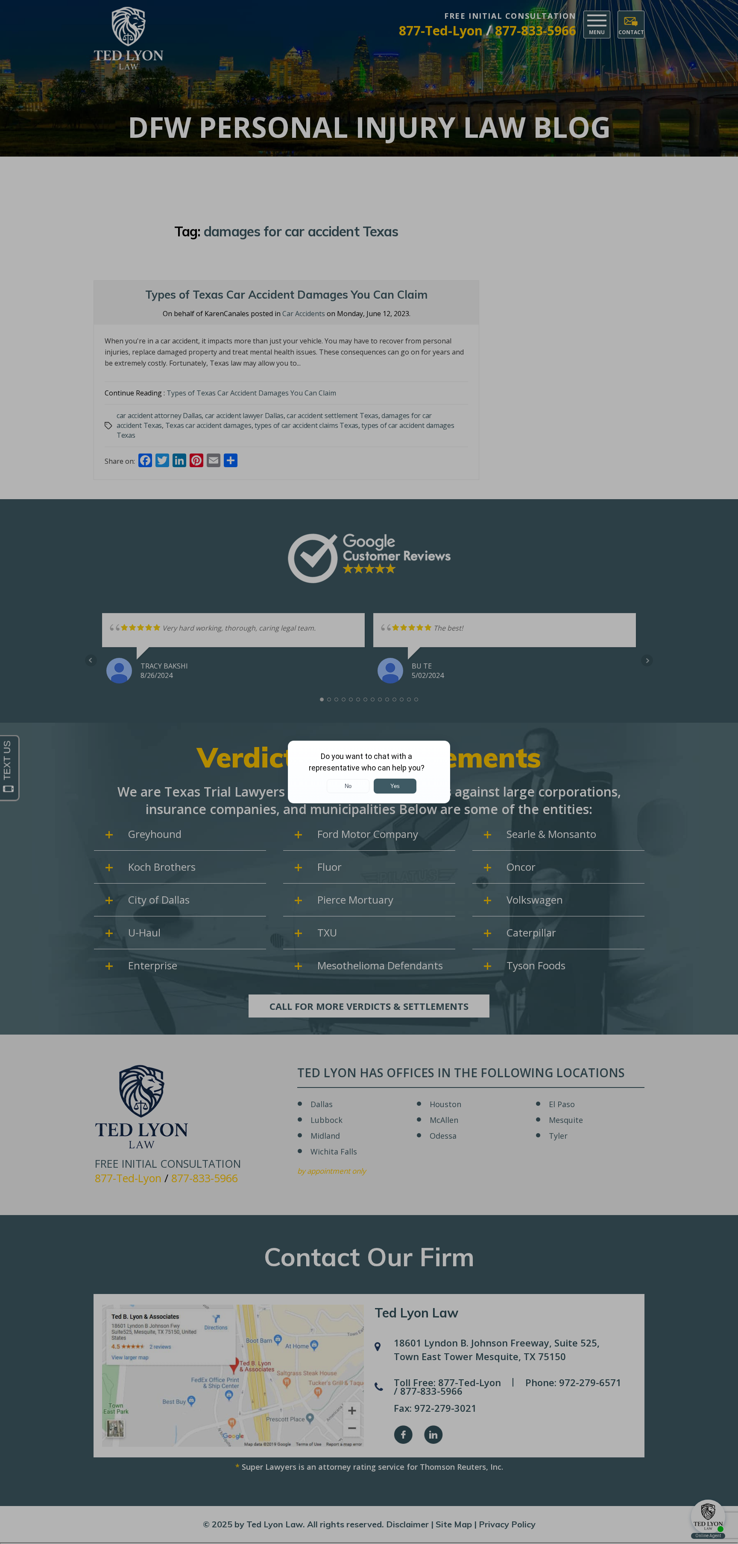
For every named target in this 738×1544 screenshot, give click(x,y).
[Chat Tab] (369, 772)
